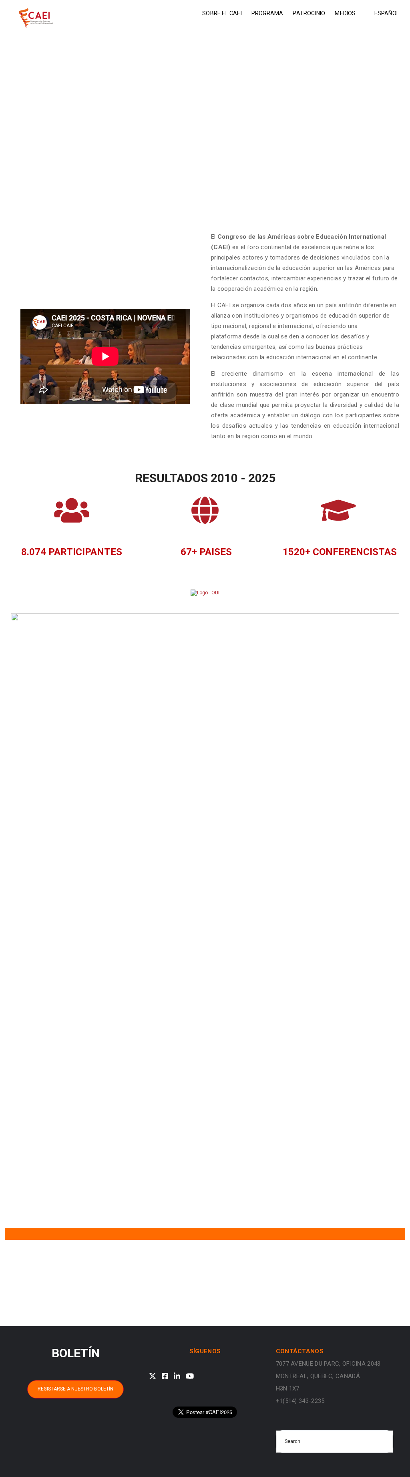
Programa (267, 13)
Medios (345, 13)
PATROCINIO (309, 13)
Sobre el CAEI (222, 13)
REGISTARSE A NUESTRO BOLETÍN (75, 1389)
